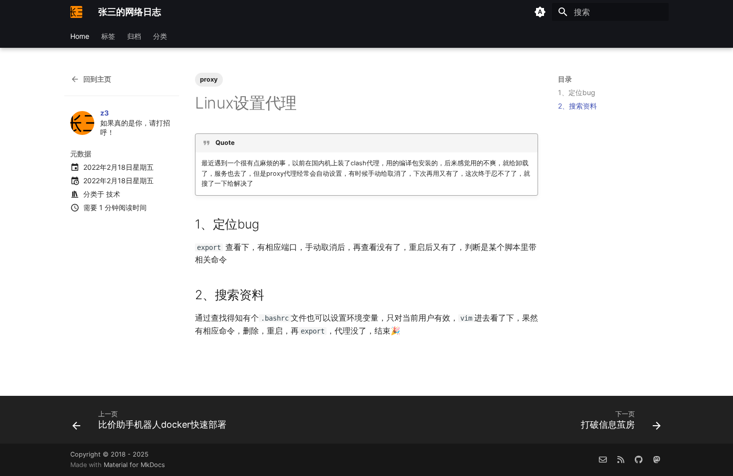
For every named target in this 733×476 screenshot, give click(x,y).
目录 (565, 79)
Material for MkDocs (134, 465)
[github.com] (639, 460)
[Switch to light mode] (540, 12)
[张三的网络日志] (76, 12)
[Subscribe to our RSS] (621, 460)
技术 (113, 194)
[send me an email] (603, 460)
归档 (134, 36)
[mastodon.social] (657, 460)
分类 (160, 36)
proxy (209, 79)
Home (79, 36)
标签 (108, 36)
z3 (104, 113)
